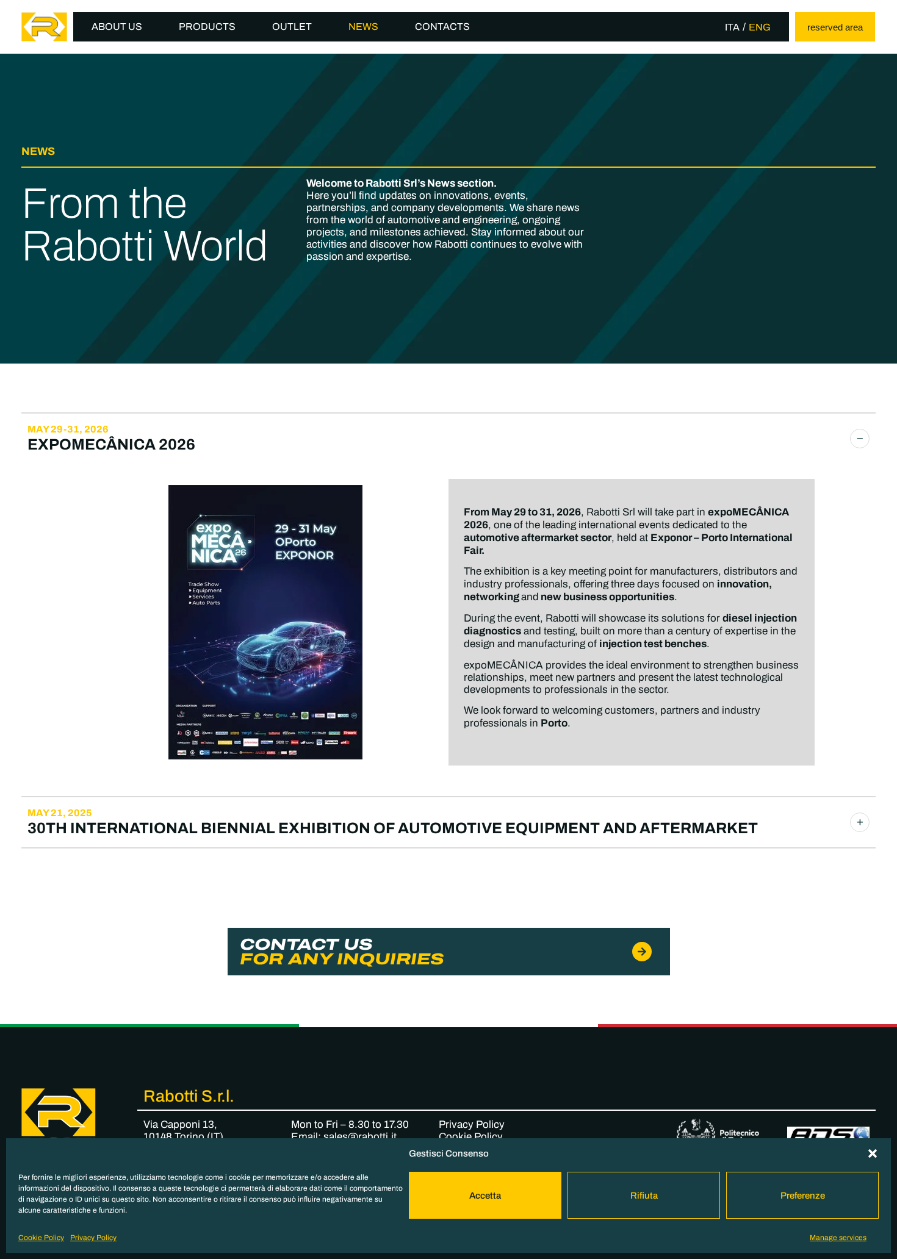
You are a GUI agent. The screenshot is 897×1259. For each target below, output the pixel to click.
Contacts (442, 27)
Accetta (485, 1195)
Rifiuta (644, 1195)
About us (117, 27)
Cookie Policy (41, 1237)
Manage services (838, 1237)
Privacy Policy (93, 1237)
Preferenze (802, 1195)
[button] (872, 1153)
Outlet (292, 27)
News (363, 27)
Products (207, 27)
